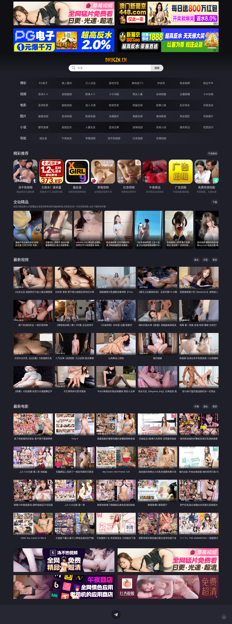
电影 (23, 105)
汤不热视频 (114, 138)
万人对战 (90, 83)
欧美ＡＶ (90, 94)
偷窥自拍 (43, 116)
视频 (23, 94)
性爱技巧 (208, 127)
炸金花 (161, 83)
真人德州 (67, 83)
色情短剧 (161, 138)
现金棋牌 (185, 83)
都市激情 (43, 127)
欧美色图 (90, 116)
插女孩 (43, 138)
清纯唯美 (161, 116)
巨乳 (205, 259)
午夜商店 (67, 138)
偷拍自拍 (67, 105)
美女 (196, 259)
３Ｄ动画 (114, 94)
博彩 (23, 83)
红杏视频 (138, 138)
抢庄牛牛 (208, 83)
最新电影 (21, 406)
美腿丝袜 (138, 116)
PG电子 (43, 83)
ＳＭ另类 (208, 94)
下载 (215, 201)
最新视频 (21, 259)
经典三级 (161, 105)
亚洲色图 (67, 116)
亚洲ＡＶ (43, 94)
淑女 (205, 406)
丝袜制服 (161, 94)
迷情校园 (138, 127)
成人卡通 (90, 105)
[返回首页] (224, 617)
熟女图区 (185, 116)
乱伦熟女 (185, 105)
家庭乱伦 (67, 127)
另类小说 (161, 127)
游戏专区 (114, 83)
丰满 (196, 406)
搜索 (157, 68)
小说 (23, 127)
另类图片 (208, 116)
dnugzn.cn (116, 60)
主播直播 (185, 94)
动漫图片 (114, 116)
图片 (23, 116)
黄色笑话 (185, 127)
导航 (23, 138)
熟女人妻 (138, 94)
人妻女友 (90, 127)
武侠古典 (114, 127)
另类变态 (208, 105)
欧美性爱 (114, 105)
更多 (215, 259)
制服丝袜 (138, 105)
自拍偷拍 (67, 94)
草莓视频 (90, 138)
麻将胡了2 (137, 83)
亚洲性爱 (43, 105)
